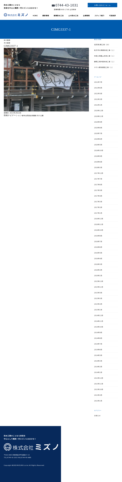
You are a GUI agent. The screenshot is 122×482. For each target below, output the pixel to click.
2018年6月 (98, 162)
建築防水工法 (59, 15)
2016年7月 (98, 241)
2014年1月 (98, 372)
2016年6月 (98, 247)
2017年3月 (98, 201)
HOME (35, 15)
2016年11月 (98, 224)
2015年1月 (98, 310)
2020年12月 (98, 110)
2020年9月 (98, 122)
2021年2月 (98, 99)
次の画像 (7, 43)
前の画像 (7, 40)
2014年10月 (98, 327)
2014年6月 (98, 349)
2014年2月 (98, 366)
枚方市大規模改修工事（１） (104, 50)
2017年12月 (98, 173)
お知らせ (97, 415)
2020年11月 (98, 116)
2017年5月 (98, 190)
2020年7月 (98, 133)
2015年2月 (98, 304)
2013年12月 (98, 378)
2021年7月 (98, 82)
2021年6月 (98, 88)
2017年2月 (98, 207)
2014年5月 (98, 355)
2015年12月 (98, 281)
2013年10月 (98, 389)
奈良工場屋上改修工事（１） (104, 56)
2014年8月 (98, 338)
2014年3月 (98, 361)
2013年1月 (98, 401)
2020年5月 (98, 145)
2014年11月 (98, 321)
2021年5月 (98, 93)
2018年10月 (98, 150)
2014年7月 (98, 344)
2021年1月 (98, 105)
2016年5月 (98, 253)
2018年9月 (98, 156)
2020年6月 (98, 139)
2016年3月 (98, 264)
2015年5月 (98, 292)
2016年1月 (98, 275)
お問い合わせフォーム (102, 5)
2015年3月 (98, 298)
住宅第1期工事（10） (102, 44)
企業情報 (86, 15)
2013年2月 (98, 395)
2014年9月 (98, 332)
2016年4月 (98, 258)
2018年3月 (98, 167)
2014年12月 (98, 315)
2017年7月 (98, 179)
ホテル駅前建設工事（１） (104, 67)
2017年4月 (98, 196)
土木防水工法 (73, 15)
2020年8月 (98, 127)
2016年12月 (98, 218)
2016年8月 (98, 236)
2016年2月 (98, 270)
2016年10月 (98, 230)
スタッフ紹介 (99, 15)
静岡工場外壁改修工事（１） (104, 61)
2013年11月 (98, 384)
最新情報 (45, 15)
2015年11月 (98, 287)
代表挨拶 (112, 15)
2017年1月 (98, 213)
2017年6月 (98, 184)
